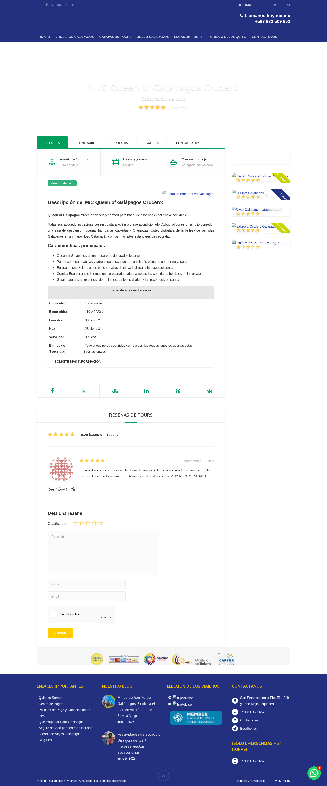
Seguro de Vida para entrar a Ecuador (66, 728)
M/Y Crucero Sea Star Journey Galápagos (259, 178)
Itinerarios (87, 143)
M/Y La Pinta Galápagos (261, 195)
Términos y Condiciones (250, 780)
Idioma (245, 5)
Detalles (52, 143)
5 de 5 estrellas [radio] (100, 523)
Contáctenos (264, 37)
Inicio (45, 37)
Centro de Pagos (51, 704)
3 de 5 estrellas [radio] (88, 523)
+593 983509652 (252, 712)
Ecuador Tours (188, 37)
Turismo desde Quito (227, 37)
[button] (314, 773)
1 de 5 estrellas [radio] (75, 523)
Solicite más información (77, 361)
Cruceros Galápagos (74, 37)
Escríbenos (248, 728)
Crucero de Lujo (62, 183)
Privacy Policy (281, 780)
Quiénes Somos (50, 698)
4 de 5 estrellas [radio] (94, 523)
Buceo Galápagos (153, 37)
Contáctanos (188, 143)
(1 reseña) (179, 107)
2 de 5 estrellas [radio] (81, 523)
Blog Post (46, 740)
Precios (121, 143)
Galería (152, 143)
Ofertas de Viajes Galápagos (60, 734)
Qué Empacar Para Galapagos (61, 722)
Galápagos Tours (115, 37)
